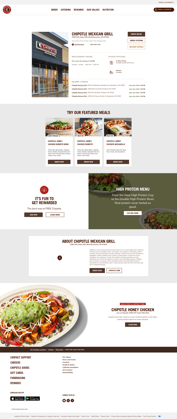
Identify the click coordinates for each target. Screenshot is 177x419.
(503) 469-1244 (95, 44)
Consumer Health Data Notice (70, 416)
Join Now (33, 215)
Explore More (133, 213)
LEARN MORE (132, 325)
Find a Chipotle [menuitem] (164, 9)
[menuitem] (54, 10)
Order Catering (136, 40)
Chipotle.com (114, 270)
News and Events (69, 360)
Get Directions (79, 44)
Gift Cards (16, 372)
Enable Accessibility (166, 2)
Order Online (136, 34)
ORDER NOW (59, 162)
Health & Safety (68, 365)
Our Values (66, 357)
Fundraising (17, 377)
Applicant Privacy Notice (22, 416)
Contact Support (20, 357)
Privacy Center (105, 416)
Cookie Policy (95, 416)
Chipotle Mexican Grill (79, 85)
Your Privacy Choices (149, 416)
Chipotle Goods (19, 367)
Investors (65, 362)
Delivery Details (136, 47)
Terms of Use (85, 416)
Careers (15, 362)
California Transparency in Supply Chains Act (45, 416)
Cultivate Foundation (70, 367)
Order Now (97, 270)
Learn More (57, 215)
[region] (59, 261)
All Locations (67, 370)
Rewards (15, 383)
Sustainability (67, 372)
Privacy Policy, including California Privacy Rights (126, 416)
